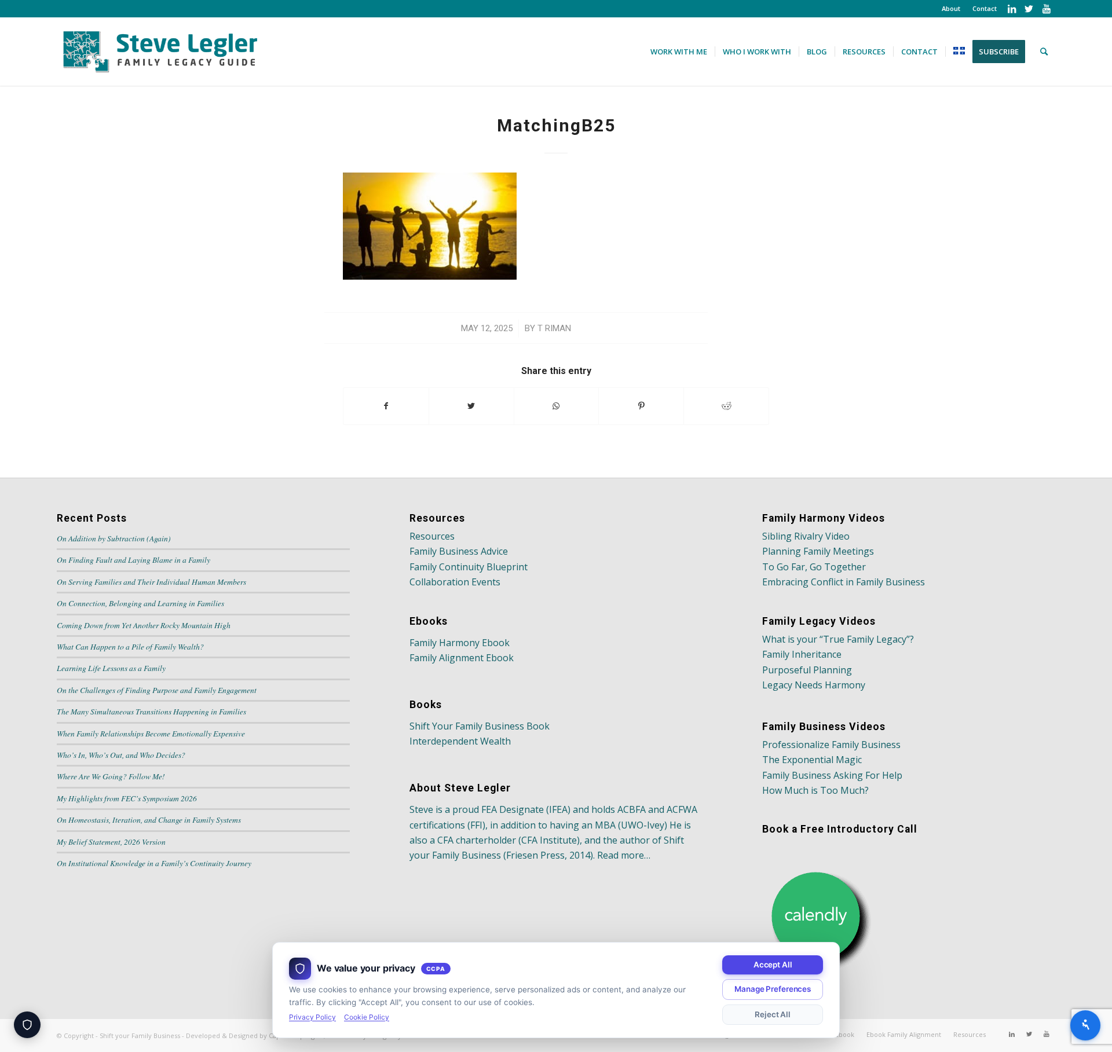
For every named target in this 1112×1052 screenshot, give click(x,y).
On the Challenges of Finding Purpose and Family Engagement (157, 689)
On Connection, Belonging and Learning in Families (140, 603)
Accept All (772, 964)
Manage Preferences (772, 989)
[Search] (1044, 51)
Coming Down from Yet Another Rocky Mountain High (144, 625)
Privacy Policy (312, 1017)
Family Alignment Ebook (461, 657)
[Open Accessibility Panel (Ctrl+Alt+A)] (1085, 1025)
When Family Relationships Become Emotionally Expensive (151, 733)
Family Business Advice (458, 551)
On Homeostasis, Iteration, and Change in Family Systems (149, 819)
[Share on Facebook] (386, 406)
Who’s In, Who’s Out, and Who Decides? (121, 754)
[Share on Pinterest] (641, 406)
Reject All (773, 1014)
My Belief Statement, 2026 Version (111, 841)
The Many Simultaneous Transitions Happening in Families (151, 711)
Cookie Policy (366, 1017)
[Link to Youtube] (1046, 8)
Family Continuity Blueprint (468, 566)
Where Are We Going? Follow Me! (111, 776)
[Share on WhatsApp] (556, 406)
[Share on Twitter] (471, 406)
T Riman (554, 328)
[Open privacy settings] (27, 1024)
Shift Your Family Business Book (479, 726)
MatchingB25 (556, 125)
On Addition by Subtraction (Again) (114, 538)
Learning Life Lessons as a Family (111, 667)
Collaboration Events (454, 582)
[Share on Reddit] (726, 406)
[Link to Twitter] (1028, 8)
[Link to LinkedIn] (1011, 8)
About (951, 8)
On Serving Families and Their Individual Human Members (151, 581)
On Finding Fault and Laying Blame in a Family (133, 559)
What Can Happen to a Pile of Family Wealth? (130, 646)
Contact (984, 8)
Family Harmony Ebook (459, 642)
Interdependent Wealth (460, 741)
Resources (432, 536)
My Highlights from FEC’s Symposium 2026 (127, 798)
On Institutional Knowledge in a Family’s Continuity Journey (154, 862)
